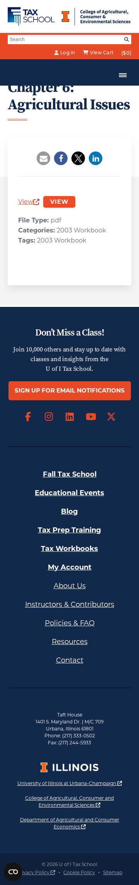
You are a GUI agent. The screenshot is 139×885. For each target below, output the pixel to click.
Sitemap (112, 872)
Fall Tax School (70, 474)
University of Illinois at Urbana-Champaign (69, 783)
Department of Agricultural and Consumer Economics (75, 823)
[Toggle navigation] (122, 75)
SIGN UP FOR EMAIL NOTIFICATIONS (70, 390)
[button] (43, 158)
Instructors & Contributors (69, 604)
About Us (70, 586)
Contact (69, 660)
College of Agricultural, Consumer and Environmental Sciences (78, 801)
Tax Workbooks (69, 548)
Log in (67, 52)
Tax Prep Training (69, 530)
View (28, 202)
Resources (70, 641)
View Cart (102, 52)
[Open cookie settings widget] (13, 872)
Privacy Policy (36, 872)
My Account (70, 567)
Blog (69, 511)
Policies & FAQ (70, 623)
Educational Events (69, 493)
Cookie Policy (79, 872)
